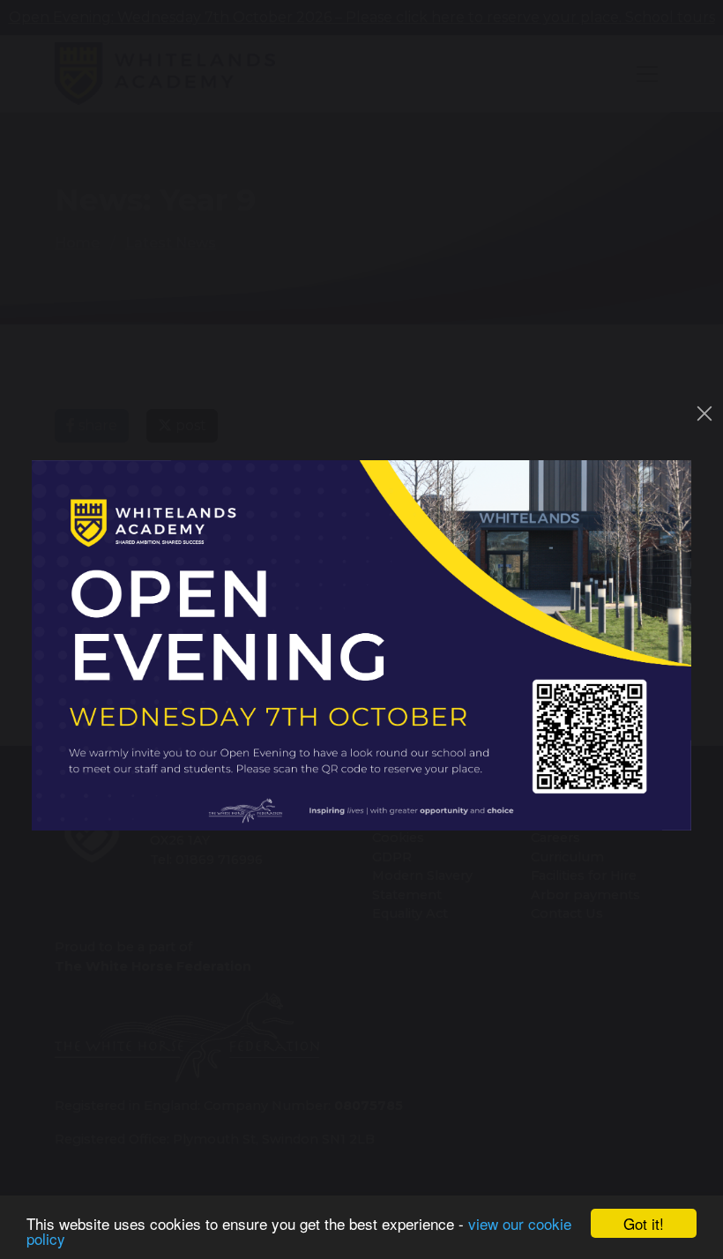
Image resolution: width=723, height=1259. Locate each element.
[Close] (704, 413)
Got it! (643, 1223)
